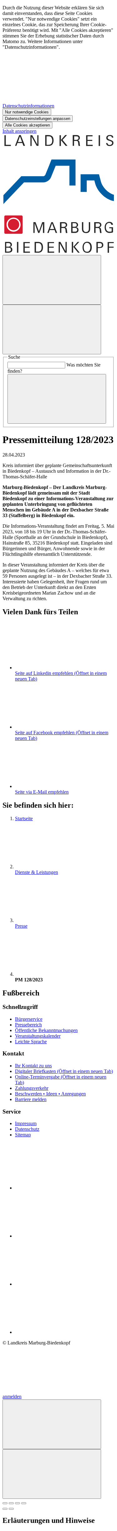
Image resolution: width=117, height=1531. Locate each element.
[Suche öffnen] (51, 280)
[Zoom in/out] (23, 1503)
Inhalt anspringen (19, 131)
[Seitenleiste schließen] (51, 1474)
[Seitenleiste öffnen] (51, 329)
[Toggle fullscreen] (17, 1503)
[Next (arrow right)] (11, 1509)
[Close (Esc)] (4, 1503)
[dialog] (58, 66)
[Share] (11, 1503)
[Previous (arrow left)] (4, 1509)
